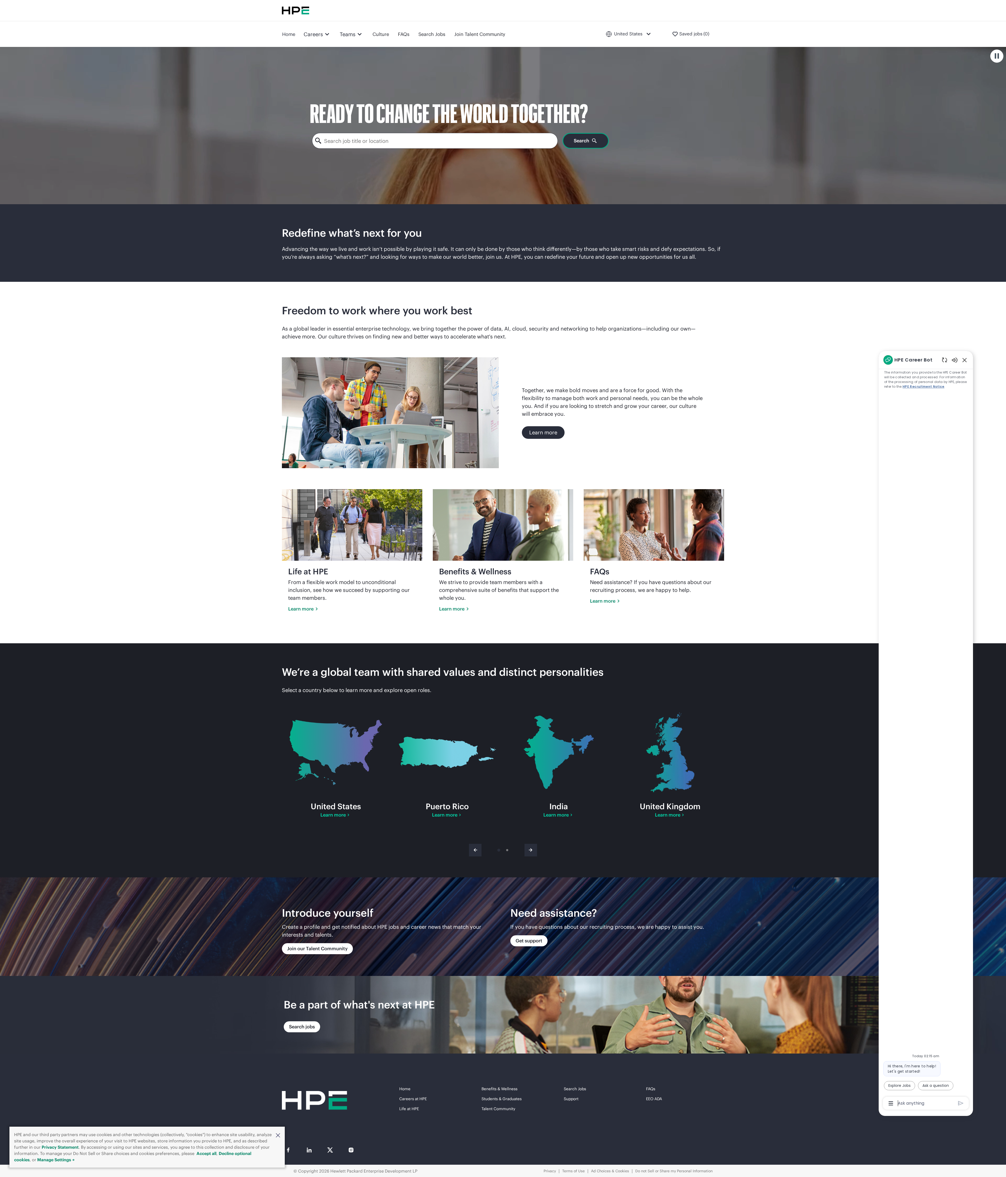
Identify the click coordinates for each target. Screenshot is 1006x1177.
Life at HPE (409, 1108)
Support (571, 1098)
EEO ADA (654, 1098)
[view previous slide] (475, 850)
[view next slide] (530, 850)
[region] (926, 731)
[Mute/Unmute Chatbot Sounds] (955, 360)
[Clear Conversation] (944, 359)
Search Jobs (431, 34)
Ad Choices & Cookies (610, 1171)
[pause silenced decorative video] (996, 56)
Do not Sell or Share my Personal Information (674, 1171)
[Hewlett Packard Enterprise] (295, 10)
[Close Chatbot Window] (964, 360)
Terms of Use (573, 1171)
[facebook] (288, 1150)
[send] (961, 1103)
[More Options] (891, 1103)
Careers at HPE (413, 1098)
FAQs (403, 34)
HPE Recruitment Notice (924, 386)
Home (288, 34)
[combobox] (435, 141)
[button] (278, 1135)
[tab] (498, 850)
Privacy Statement (60, 1147)
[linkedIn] (309, 1150)
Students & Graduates (502, 1098)
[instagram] (351, 1150)
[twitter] (330, 1150)
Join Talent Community (479, 34)
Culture (381, 34)
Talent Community (498, 1108)
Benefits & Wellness (499, 1088)
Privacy (550, 1171)
